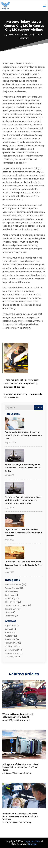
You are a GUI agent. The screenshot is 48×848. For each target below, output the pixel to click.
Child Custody (11, 602)
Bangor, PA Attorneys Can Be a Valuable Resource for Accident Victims (20, 816)
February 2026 (11, 643)
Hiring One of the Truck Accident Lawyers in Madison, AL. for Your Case (20, 767)
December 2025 (12, 650)
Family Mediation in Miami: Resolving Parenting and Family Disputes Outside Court (23, 435)
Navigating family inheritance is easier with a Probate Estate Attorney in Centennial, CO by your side (23, 500)
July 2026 (9, 629)
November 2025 (12, 653)
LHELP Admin (14, 34)
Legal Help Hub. (32, 841)
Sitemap (32, 844)
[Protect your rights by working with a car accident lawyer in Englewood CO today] (14, 456)
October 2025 (11, 656)
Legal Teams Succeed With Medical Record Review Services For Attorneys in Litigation (23, 532)
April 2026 (9, 636)
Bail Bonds (9, 595)
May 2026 (9, 632)
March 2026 (10, 639)
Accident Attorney (13, 584)
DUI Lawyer (9, 616)
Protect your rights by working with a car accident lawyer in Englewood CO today (23, 467)
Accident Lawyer (12, 588)
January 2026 (11, 646)
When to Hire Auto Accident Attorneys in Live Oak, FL (17, 716)
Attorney (9, 591)
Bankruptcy (10, 598)
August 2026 (10, 625)
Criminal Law (10, 609)
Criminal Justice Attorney (16, 605)
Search (38, 407)
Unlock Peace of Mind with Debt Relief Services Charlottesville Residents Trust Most (23, 565)
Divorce (8, 612)
